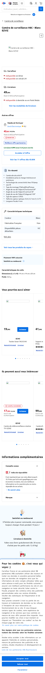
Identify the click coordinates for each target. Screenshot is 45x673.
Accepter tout (22, 658)
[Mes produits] (31, 3)
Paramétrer (22, 670)
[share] (41, 35)
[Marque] (37, 497)
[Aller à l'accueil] (4, 3)
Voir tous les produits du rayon (17, 247)
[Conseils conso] (37, 466)
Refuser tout (22, 664)
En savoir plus (14, 490)
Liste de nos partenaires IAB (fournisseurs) (19, 650)
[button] (21, 3)
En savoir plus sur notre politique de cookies (20, 625)
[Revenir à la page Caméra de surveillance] (3, 21)
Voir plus (7, 236)
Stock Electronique (14, 126)
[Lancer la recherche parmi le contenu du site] (41, 9)
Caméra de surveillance (14, 21)
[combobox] (22, 9)
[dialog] (22, 616)
